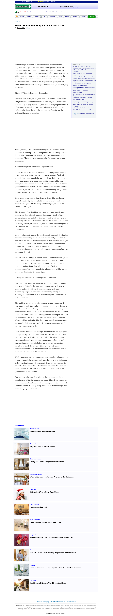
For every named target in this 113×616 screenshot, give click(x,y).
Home (60, 16)
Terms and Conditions (61, 613)
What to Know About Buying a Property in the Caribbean (51, 477)
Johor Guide (33, 608)
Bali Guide (80, 607)
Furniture (32, 565)
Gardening (33, 580)
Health (29, 16)
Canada (87, 608)
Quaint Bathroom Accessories (80, 90)
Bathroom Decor (34, 428)
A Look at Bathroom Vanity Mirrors (82, 83)
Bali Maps (85, 607)
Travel (22, 16)
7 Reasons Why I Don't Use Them (53, 583)
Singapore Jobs (31, 609)
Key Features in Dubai (38, 507)
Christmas (33, 489)
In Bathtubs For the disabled (83, 108)
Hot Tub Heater (77, 109)
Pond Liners (34, 583)
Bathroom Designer (78, 92)
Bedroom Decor (34, 444)
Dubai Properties (35, 504)
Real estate (84, 605)
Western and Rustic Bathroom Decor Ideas (83, 76)
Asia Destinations (52, 607)
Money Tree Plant (55, 537)
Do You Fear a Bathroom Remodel (81, 66)
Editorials (18, 22)
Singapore (40, 1)
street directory (61, 605)
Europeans (18, 609)
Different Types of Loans (66, 6)
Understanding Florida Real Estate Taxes (45, 522)
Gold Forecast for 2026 (46, 11)
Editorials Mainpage (42, 602)
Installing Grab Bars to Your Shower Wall (83, 102)
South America (92, 608)
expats (66, 608)
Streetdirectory (52, 613)
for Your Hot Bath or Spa (88, 109)
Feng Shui (33, 535)
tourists (71, 608)
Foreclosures (33, 550)
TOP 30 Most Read (42, 6)
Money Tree (68, 537)
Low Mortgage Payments (59, 11)
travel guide (61, 607)
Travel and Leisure (29, 605)
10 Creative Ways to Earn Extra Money (45, 492)
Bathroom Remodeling (78, 69)
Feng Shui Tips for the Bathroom (42, 431)
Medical (37, 16)
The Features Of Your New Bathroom (82, 97)
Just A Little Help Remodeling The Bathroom (84, 68)
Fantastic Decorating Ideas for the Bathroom (84, 78)
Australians (24, 609)
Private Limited (19, 607)
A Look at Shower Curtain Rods (81, 101)
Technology (52, 16)
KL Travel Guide (19, 608)
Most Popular (20, 425)
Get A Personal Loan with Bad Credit (69, 8)
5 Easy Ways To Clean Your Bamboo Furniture (63, 568)
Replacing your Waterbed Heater (42, 447)
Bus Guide (44, 607)
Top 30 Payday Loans (33, 11)
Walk (74, 108)
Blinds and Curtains (35, 459)
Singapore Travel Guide (73, 607)
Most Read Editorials (58, 602)
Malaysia (53, 1)
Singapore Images (77, 605)
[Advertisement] (33, 46)
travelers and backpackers (59, 608)
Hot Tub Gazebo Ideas (78, 99)
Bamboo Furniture (37, 568)
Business (75, 16)
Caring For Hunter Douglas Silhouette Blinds (47, 462)
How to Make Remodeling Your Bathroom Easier (39, 25)
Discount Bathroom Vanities (80, 85)
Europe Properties (35, 519)
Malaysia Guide (27, 608)
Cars (44, 16)
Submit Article (71, 602)
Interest (83, 16)
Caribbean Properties (36, 474)
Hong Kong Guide (40, 608)
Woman (92, 16)
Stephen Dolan (21, 28)
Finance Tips (23, 11)
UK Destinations (91, 607)
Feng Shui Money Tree (38, 537)
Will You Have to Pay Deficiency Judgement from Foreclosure (53, 553)
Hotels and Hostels (69, 605)
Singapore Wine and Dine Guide (35, 607)
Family (67, 16)
